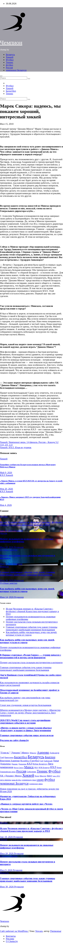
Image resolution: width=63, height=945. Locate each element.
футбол (9, 65)
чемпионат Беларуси (16, 70)
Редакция (18, 530)
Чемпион (11, 42)
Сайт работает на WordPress (14, 931)
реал (34, 780)
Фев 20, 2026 (6, 489)
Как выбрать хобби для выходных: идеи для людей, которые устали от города (27, 590)
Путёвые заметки (8, 550)
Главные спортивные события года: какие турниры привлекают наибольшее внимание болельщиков (27, 573)
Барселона (9, 757)
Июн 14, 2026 (7, 597)
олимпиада (27, 780)
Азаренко (43, 752)
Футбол (9, 60)
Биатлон (50, 757)
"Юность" (32, 753)
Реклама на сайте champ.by (14, 740)
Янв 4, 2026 (6, 505)
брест (49, 776)
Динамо (14, 764)
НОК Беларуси (44, 768)
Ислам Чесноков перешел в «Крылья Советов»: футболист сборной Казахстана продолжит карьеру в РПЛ (31, 523)
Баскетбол (11, 91)
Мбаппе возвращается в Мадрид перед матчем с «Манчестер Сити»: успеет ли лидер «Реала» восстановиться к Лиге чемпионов (30, 713)
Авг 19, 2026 (6, 530)
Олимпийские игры (8, 772)
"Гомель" (5, 752)
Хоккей (9, 57)
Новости (4, 566)
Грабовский (48, 761)
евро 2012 (56, 776)
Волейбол (25, 760)
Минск (29, 767)
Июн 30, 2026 (7, 580)
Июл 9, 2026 (6, 564)
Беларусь (10, 54)
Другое (3, 533)
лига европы (5, 780)
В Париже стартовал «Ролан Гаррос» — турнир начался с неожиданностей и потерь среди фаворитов (30, 656)
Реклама (10, 938)
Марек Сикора (19, 767)
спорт (40, 779)
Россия (9, 67)
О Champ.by (12, 941)
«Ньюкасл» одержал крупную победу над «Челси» (26, 804)
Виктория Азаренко (10, 760)
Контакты (11, 936)
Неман (59, 768)
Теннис (9, 62)
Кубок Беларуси (40, 764)
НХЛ (53, 767)
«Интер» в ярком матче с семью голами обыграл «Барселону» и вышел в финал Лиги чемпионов (26, 729)
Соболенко (31, 772)
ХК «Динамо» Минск (11, 775)
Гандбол (34, 760)
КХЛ (3, 475)
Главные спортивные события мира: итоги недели (26, 735)
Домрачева (22, 764)
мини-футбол (16, 780)
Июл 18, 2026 (7, 547)
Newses (39, 931)
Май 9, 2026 (6, 472)
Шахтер (43, 776)
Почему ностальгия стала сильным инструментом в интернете (31, 662)
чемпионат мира (36, 784)
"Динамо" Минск (19, 752)
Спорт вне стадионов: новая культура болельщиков (25, 705)
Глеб (41, 761)
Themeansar (55, 931)
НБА (36, 768)
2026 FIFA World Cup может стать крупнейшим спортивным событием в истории (25, 721)
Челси (37, 776)
